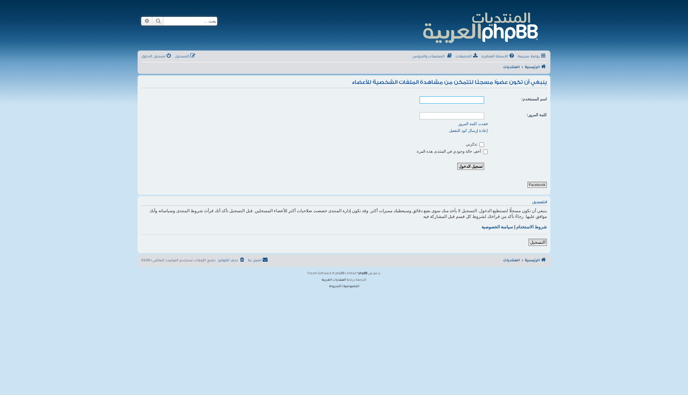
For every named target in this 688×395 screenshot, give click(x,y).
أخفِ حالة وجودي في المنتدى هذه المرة (449, 151)
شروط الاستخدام (531, 226)
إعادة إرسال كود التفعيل (468, 130)
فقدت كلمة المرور (473, 124)
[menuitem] (498, 57)
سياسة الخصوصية (497, 226)
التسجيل (537, 242)
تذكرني (472, 144)
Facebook (537, 185)
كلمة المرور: (537, 115)
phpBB (362, 274)
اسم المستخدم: (534, 99)
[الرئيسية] (480, 26)
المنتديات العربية (334, 280)
